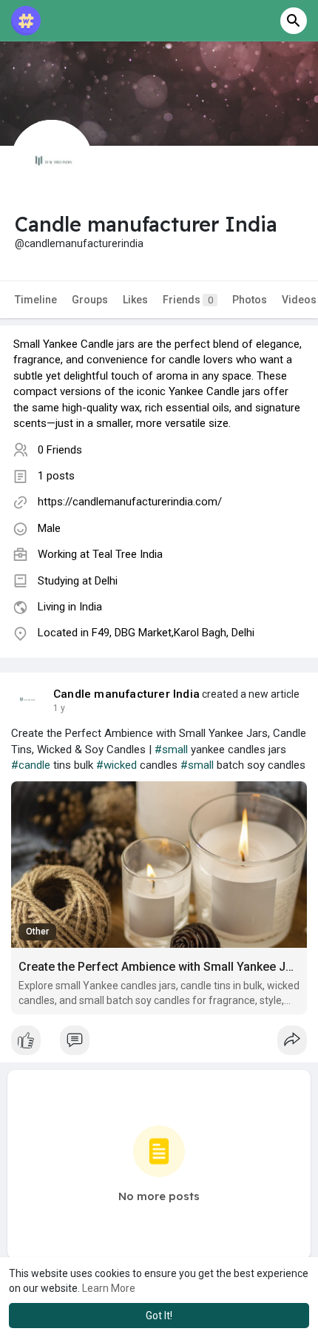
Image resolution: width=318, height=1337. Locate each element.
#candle (30, 765)
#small (171, 749)
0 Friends (60, 450)
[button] (293, 20)
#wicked (116, 765)
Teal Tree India (127, 554)
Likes (135, 300)
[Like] (159, 1044)
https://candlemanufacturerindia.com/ (130, 501)
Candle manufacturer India (126, 694)
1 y (59, 708)
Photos (249, 300)
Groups (90, 300)
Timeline (36, 300)
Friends (188, 300)
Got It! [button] (159, 1315)
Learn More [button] (108, 1288)
